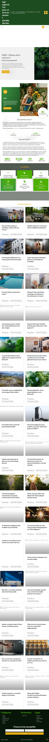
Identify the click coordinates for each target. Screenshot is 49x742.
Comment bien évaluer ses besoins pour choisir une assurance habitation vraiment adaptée (36, 462)
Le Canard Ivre (16, 128)
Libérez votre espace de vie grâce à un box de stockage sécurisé (10, 461)
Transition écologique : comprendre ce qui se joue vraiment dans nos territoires (10, 495)
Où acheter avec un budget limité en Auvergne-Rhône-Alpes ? (12, 391)
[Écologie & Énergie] (8, 173)
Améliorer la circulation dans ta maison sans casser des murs (11, 541)
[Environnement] (24, 173)
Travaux (41, 184)
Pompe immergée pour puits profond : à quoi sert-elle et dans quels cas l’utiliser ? (37, 427)
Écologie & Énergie (8, 175)
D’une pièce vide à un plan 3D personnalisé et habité (10, 426)
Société (24, 184)
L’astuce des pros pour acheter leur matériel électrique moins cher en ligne (11, 326)
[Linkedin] (47, 13)
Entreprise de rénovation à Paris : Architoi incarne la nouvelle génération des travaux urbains (37, 358)
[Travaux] (41, 181)
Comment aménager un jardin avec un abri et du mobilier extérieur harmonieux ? (36, 592)
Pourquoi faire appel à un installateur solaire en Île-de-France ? (10, 228)
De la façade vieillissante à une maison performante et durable (11, 259)
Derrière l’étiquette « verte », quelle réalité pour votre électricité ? (35, 392)
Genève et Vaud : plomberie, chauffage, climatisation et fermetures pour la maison (35, 294)
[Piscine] (8, 181)
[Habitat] (41, 173)
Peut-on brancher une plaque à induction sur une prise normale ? (12, 660)
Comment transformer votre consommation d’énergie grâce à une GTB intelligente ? (37, 527)
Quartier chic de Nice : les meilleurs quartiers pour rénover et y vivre (37, 661)
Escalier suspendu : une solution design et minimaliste (11, 694)
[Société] (24, 181)
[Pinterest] (45, 13)
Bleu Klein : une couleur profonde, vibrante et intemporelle (12, 591)
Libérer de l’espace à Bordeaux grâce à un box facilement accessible (36, 259)
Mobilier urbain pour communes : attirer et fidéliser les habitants (37, 227)
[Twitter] (47, 12)
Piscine (8, 184)
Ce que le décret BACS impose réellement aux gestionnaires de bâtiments (11, 358)
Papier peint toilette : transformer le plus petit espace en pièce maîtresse (36, 695)
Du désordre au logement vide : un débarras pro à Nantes (11, 526)
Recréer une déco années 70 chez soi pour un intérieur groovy (12, 625)
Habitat (41, 175)
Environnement (24, 175)
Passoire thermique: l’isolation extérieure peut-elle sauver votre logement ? (37, 326)
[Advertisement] (24, 38)
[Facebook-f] (45, 12)
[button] (43, 27)
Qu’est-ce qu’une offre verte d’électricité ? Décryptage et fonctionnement (35, 495)
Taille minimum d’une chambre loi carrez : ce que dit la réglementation (36, 626)
